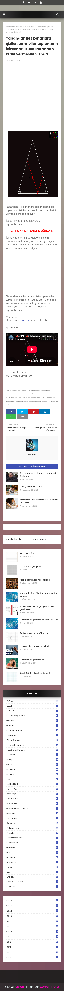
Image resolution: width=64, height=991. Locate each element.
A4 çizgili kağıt (27, 553)
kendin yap (32, 789)
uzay (32, 872)
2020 (32, 931)
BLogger (20, 987)
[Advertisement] (32, 99)
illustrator (32, 764)
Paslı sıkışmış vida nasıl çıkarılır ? (36, 579)
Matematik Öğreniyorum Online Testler (39, 619)
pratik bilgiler (32, 833)
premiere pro (32, 842)
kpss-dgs (32, 794)
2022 (32, 921)
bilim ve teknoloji (32, 730)
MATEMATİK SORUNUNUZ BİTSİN (35, 646)
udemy (32, 867)
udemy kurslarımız (41, 539)
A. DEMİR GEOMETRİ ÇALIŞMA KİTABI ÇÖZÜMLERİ (37, 608)
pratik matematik (32, 838)
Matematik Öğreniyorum (32, 659)
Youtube (32, 725)
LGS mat (32, 711)
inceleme (32, 769)
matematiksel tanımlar (32, 808)
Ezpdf (32, 706)
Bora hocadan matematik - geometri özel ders (38, 475)
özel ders (32, 886)
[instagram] (35, 2)
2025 (32, 905)
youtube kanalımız (15, 539)
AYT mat (32, 701)
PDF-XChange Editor (32, 715)
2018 (32, 942)
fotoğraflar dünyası (32, 750)
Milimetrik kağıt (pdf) (30, 566)
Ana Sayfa (11, 26)
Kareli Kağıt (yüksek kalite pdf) (35, 673)
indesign (32, 774)
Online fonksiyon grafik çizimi (34, 633)
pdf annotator (32, 828)
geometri (32, 754)
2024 (32, 910)
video (19, 26)
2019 (32, 936)
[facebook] (23, 2)
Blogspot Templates (49, 987)
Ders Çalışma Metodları (31, 486)
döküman (32, 735)
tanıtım (32, 852)
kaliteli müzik (32, 784)
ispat (32, 779)
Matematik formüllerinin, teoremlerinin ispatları (38, 595)
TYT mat (32, 720)
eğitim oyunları (32, 740)
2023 (32, 916)
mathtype (32, 813)
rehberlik (32, 847)
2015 (32, 957)
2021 (32, 926)
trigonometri (32, 862)
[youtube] (40, 2)
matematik (32, 803)
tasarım (32, 857)
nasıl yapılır (32, 818)
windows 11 (32, 877)
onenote (32, 823)
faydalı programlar (32, 745)
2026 (32, 900)
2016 (32, 952)
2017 (32, 947)
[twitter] (29, 2)
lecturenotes (32, 798)
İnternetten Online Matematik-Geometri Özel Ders (39, 501)
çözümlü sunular (32, 881)
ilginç (32, 759)
